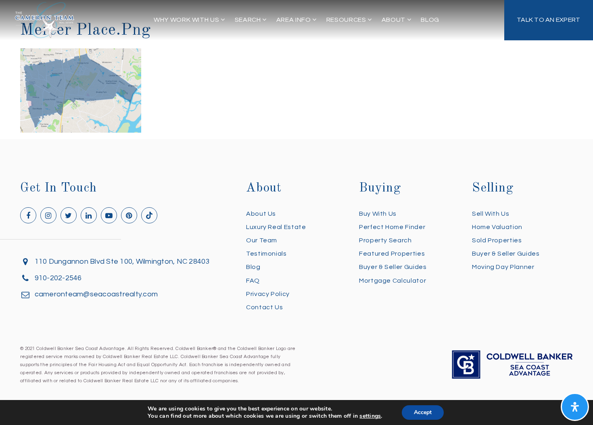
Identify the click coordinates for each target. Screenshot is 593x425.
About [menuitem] (394, 20)
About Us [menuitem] (261, 213)
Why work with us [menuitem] (187, 20)
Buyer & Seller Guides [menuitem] (392, 267)
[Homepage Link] (45, 19)
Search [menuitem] (248, 20)
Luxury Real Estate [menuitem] (276, 227)
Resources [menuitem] (346, 20)
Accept (423, 412)
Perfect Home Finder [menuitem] (392, 227)
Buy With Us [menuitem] (378, 213)
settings (370, 416)
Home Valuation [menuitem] (497, 227)
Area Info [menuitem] (294, 20)
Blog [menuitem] (430, 20)
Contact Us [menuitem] (264, 307)
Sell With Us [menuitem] (490, 213)
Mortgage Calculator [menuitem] (392, 280)
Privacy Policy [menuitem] (268, 294)
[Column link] (549, 20)
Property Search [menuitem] (385, 240)
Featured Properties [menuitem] (392, 253)
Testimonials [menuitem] (266, 253)
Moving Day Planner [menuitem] (503, 267)
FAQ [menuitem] (253, 280)
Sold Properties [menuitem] (497, 240)
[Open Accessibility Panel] (575, 407)
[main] (296, 66)
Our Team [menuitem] (261, 240)
